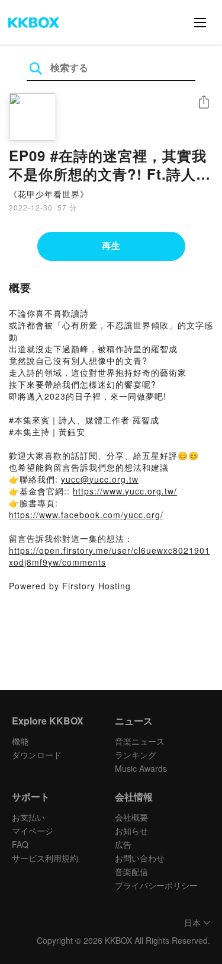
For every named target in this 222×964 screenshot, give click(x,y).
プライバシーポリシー (156, 885)
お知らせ (131, 831)
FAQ (20, 844)
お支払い (28, 817)
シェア (203, 102)
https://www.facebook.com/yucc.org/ (86, 515)
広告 (123, 844)
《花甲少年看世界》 (49, 194)
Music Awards (141, 768)
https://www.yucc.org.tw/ (125, 491)
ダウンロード (37, 755)
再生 (111, 245)
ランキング (135, 755)
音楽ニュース (140, 741)
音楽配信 (131, 871)
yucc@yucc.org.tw (100, 479)
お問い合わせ (140, 858)
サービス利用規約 (45, 858)
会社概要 (131, 817)
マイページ (32, 831)
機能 (20, 741)
